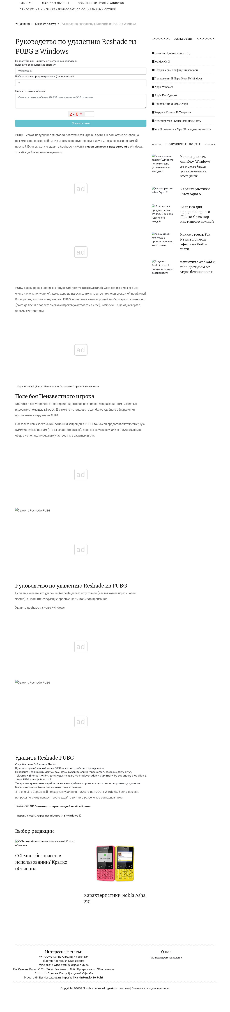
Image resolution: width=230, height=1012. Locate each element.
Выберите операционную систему (35, 64)
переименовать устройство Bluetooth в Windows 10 (49, 815)
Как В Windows (45, 24)
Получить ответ (81, 123)
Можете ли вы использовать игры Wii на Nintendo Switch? (63, 977)
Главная (26, 3)
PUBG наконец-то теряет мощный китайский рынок (60, 806)
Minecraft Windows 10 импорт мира (64, 965)
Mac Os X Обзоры (55, 3)
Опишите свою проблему (30, 91)
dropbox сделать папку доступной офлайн (63, 973)
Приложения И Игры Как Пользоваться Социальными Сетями (68, 9)
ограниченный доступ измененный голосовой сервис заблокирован (58, 386)
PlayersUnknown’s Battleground (106, 146)
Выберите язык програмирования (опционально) (44, 76)
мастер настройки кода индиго (63, 961)
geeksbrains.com (118, 988)
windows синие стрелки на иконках (63, 957)
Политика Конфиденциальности (150, 988)
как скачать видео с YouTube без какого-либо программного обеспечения (63, 969)
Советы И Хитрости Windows (101, 3)
